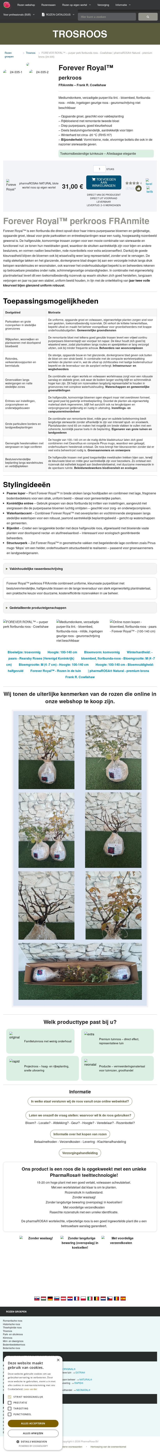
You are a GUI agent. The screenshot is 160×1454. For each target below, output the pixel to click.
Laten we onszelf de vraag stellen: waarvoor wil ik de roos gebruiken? (80, 1115)
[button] (33, 1442)
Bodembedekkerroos (14, 1344)
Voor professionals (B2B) (17, 14)
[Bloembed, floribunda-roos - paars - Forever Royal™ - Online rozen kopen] (103, 1298)
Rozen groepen (9, 54)
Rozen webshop (26, 5)
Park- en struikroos (13, 1334)
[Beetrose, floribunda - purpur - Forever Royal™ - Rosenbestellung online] (63, 1298)
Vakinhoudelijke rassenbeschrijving (36, 568)
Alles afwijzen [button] (33, 1433)
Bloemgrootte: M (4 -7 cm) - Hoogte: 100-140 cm (54, 664)
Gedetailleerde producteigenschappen (38, 607)
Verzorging (103, 5)
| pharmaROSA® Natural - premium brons (118, 670)
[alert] (33, 1403)
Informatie (121, 5)
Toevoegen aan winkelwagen (104, 182)
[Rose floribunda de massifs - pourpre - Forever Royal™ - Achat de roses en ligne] (76, 1298)
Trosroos (30, 53)
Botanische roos (11, 1348)
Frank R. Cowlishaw (80, 677)
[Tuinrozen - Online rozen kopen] (148, 17)
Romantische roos (12, 1320)
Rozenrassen (48, 5)
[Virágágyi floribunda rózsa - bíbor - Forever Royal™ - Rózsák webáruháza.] (43, 1298)
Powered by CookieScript (33, 1445)
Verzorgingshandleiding (80, 1153)
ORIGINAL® (69, 1369)
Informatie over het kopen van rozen (80, 1134)
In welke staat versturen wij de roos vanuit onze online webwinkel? (80, 1101)
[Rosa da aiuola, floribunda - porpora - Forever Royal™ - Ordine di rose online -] (89, 1298)
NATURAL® (85, 1379)
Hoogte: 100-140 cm (62, 652)
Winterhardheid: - (139, 652)
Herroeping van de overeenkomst (108, 1446)
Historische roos (11, 1324)
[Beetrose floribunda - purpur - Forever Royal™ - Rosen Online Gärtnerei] (50, 1298)
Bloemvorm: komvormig (102, 652)
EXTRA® (80, 1372)
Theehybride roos (12, 1327)
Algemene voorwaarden (69, 1446)
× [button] (58, 1360)
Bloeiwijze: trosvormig (24, 652)
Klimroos (7, 1337)
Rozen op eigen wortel (74, 5)
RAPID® (78, 1383)
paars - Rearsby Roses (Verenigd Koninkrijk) (41, 658)
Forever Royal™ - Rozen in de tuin (55, 670)
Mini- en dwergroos (13, 1341)
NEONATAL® (83, 1389)
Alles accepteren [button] (33, 1423)
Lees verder (30, 1389)
